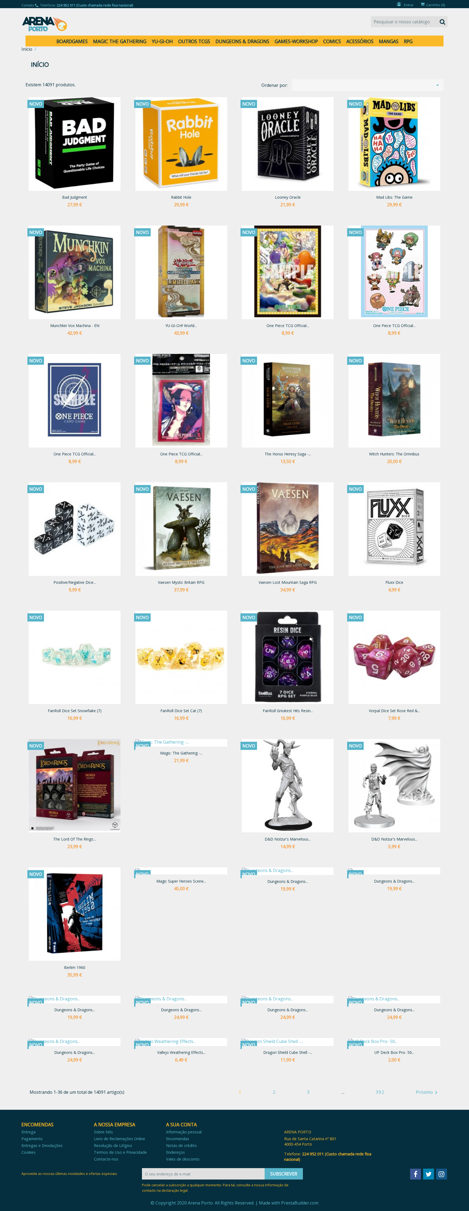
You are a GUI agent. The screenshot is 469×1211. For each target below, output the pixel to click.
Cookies (28, 1152)
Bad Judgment (74, 197)
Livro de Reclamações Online (119, 1138)
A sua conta (181, 1124)
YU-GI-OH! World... (181, 325)
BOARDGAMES (72, 41)
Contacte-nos (106, 1159)
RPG (408, 41)
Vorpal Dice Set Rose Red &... (394, 710)
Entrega (28, 1131)
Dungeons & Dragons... (287, 881)
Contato (27, 5)
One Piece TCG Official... (288, 325)
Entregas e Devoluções (42, 1145)
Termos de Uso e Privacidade (120, 1152)
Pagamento (32, 1138)
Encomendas (177, 1138)
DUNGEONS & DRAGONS (242, 41)
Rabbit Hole (181, 197)
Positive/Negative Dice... (74, 582)
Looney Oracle (288, 197)
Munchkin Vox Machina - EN (74, 325)
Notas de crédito (181, 1145)
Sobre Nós (103, 1131)
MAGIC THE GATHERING (119, 41)
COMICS (332, 41)
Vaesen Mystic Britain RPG (181, 582)
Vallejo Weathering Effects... (181, 1052)
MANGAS (388, 41)
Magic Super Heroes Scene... (181, 881)
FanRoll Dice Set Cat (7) (181, 710)
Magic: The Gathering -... (181, 753)
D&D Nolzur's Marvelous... (288, 839)
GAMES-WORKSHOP (296, 41)
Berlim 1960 (74, 967)
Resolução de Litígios (113, 1145)
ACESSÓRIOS (359, 41)
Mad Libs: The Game (394, 197)
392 (380, 1092)
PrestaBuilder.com (299, 1203)
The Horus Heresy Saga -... (288, 453)
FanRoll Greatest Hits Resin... (288, 710)
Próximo (427, 1092)
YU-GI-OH (162, 41)
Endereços (175, 1152)
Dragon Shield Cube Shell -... (287, 1052)
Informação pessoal (184, 1131)
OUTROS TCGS (194, 41)
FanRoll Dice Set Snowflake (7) (75, 710)
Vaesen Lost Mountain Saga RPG (288, 582)
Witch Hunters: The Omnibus (394, 453)
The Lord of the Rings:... (74, 839)
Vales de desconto (182, 1159)
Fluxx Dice (394, 582)
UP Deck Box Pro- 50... (394, 1052)
